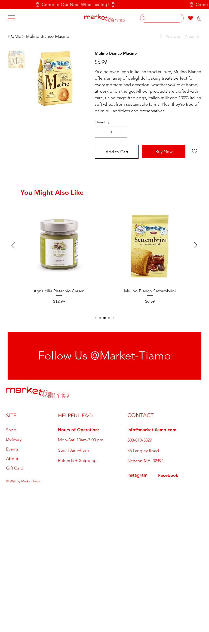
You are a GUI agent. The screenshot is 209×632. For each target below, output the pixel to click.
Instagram (137, 475)
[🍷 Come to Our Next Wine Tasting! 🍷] (104, 4)
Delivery (13, 439)
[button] (199, 18)
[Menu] (11, 18)
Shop (11, 429)
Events (12, 449)
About (12, 458)
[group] (105, 256)
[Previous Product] (13, 245)
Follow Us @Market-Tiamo (104, 355)
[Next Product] (195, 245)
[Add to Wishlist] (195, 151)
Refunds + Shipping (77, 460)
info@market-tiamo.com (151, 429)
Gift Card (14, 468)
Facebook (168, 475)
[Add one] (121, 132)
